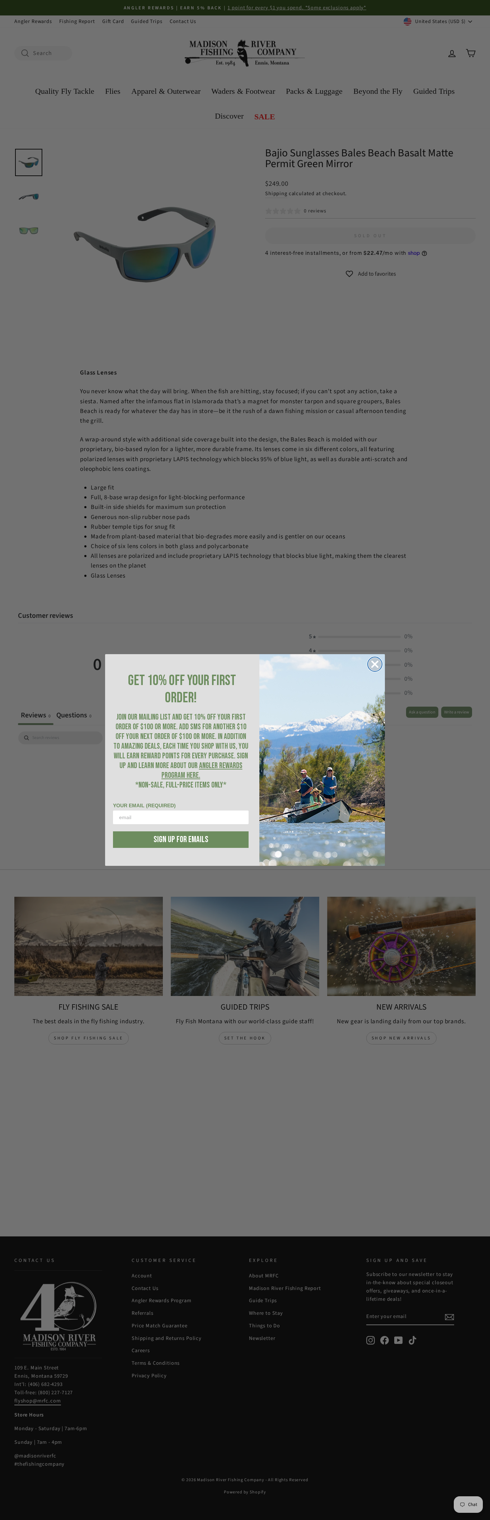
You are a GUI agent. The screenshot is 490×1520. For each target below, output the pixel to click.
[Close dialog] (375, 664)
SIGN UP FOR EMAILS (181, 839)
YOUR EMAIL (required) (144, 805)
